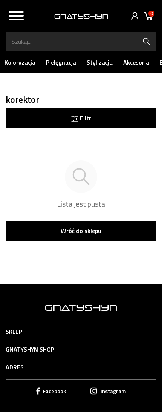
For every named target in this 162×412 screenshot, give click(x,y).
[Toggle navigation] (16, 17)
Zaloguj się (133, 16)
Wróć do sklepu (81, 230)
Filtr (84, 118)
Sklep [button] (14, 331)
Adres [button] (15, 367)
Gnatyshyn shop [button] (30, 349)
